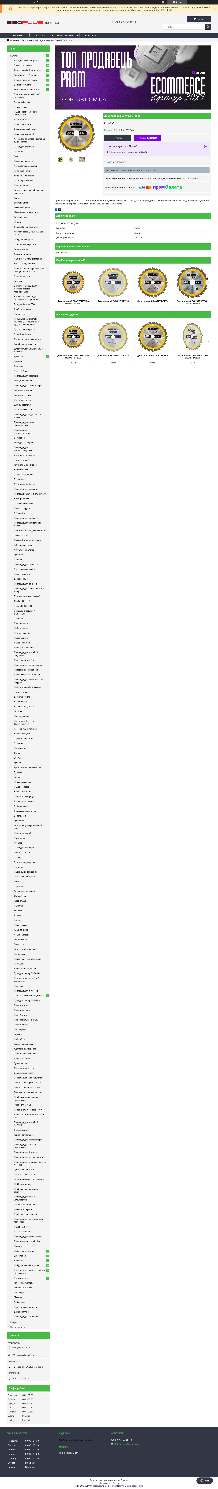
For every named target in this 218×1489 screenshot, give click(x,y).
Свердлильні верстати (25, 244)
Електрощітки (20, 692)
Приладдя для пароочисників (28, 665)
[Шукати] (208, 27)
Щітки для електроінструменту (29, 1179)
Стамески (18, 743)
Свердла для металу (24, 1073)
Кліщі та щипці (21, 930)
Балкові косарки (22, 574)
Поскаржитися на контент (105, 1486)
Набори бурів (20, 1227)
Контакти (90, 35)
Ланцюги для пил (22, 254)
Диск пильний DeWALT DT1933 (113, 301)
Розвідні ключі (21, 217)
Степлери (18, 618)
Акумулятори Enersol (24, 550)
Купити (118, 138)
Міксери (18, 1297)
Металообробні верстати (26, 212)
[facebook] (56, 210)
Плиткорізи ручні (22, 508)
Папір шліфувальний (24, 134)
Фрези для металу (23, 1105)
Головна (18, 35)
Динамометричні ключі (25, 129)
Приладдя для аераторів (26, 376)
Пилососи (18, 986)
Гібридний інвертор (23, 545)
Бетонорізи (19, 438)
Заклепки (18, 151)
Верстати (18, 1260)
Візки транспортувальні (25, 1214)
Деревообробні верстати (26, 227)
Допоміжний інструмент (25, 811)
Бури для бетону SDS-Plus (27, 1000)
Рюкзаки (18, 915)
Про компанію (65, 35)
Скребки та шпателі (23, 738)
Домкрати (18, 356)
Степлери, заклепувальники (27, 339)
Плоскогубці (20, 901)
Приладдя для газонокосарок (28, 385)
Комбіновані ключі (23, 171)
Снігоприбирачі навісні (25, 569)
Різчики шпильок (22, 1231)
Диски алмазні (21, 1130)
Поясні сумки (20, 925)
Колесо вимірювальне (24, 949)
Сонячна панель (22, 535)
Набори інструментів (24, 1251)
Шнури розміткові (22, 782)
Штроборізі (19, 1292)
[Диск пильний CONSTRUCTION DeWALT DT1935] (192, 337)
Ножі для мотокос (22, 400)
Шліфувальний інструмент (27, 1265)
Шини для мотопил (23, 409)
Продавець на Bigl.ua (109, 1483)
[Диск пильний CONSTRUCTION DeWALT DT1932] (73, 282)
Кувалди (18, 843)
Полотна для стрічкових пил (27, 1082)
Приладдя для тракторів (26, 564)
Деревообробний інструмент (27, 70)
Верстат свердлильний (25, 968)
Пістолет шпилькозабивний (27, 596)
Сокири (17, 753)
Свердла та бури (22, 276)
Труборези (19, 820)
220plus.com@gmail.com (23, 1355)
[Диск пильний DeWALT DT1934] (152, 282)
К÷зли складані (21, 935)
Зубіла (17, 758)
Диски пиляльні (30, 40)
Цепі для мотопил (22, 405)
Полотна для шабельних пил (28, 1092)
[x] (59, 210)
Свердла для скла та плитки (28, 1078)
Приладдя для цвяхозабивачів (29, 1236)
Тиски (16, 881)
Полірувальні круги (23, 161)
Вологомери (20, 816)
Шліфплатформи (22, 1184)
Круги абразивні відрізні (25, 465)
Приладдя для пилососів (26, 991)
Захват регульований (24, 891)
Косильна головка (22, 395)
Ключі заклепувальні (24, 706)
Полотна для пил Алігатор (27, 1087)
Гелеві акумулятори (23, 1283)
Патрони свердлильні (24, 1204)
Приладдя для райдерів (25, 584)
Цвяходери (19, 838)
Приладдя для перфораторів (28, 1140)
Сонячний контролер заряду (27, 540)
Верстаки (18, 366)
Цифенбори (19, 1039)
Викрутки (18, 867)
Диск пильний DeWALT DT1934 (152, 301)
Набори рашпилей (22, 833)
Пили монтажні (21, 1005)
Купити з (141, 138)
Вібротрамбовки (21, 498)
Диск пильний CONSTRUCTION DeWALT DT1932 (73, 302)
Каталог (40, 35)
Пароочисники (21, 638)
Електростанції (21, 460)
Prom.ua (124, 1480)
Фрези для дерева (23, 1209)
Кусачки (18, 910)
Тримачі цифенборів (23, 1044)
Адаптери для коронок (25, 1049)
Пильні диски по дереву (25, 1307)
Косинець (18, 777)
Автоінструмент (21, 1278)
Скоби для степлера (24, 147)
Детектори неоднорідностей (27, 767)
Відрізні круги (20, 107)
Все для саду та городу (25, 80)
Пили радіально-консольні (26, 1020)
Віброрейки (19, 513)
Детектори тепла (22, 697)
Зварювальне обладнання (26, 75)
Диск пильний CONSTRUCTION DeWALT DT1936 (192, 302)
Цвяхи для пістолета (24, 1169)
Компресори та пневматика (27, 89)
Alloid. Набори (20, 371)
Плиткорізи (19, 314)
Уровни (17, 762)
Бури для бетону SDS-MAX (27, 973)
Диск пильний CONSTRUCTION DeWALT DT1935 (192, 356)
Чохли (17, 920)
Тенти (16, 198)
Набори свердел (22, 1058)
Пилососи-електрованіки (26, 670)
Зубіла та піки (20, 1063)
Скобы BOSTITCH (22, 601)
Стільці (17, 857)
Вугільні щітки (21, 203)
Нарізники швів (21, 469)
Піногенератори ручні (24, 180)
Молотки (18, 711)
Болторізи (19, 944)
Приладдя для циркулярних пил (29, 1157)
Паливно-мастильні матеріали (28, 259)
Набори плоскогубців (24, 796)
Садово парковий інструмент (28, 995)
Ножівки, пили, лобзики (25, 729)
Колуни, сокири (21, 249)
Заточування (20, 1256)
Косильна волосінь (23, 390)
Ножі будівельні (21, 716)
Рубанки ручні (21, 806)
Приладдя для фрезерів (26, 1152)
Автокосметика (21, 119)
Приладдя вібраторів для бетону (30, 494)
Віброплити (19, 479)
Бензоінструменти (22, 85)
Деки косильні (21, 579)
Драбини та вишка (22, 309)
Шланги (17, 222)
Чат (207, 1480)
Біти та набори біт (22, 623)
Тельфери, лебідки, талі (26, 344)
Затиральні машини (23, 503)
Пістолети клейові (22, 633)
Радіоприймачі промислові (27, 674)
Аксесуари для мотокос (25, 455)
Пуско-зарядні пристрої (25, 329)
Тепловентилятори (23, 1287)
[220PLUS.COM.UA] (25, 23)
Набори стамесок (22, 791)
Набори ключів (21, 185)
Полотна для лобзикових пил (28, 1110)
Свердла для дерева (24, 1068)
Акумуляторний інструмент (27, 60)
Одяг (16, 156)
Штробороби (20, 1029)
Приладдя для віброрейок (26, 518)
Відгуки (13, 1322)
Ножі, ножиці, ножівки (24, 263)
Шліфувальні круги (23, 239)
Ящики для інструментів (26, 872)
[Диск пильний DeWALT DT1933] (113, 282)
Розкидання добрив (23, 442)
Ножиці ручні (20, 748)
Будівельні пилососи (24, 176)
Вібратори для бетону (24, 484)
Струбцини (19, 886)
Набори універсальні (24, 647)
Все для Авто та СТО (24, 304)
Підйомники (19, 1302)
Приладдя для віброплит (26, 489)
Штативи (18, 361)
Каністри (18, 281)
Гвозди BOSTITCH (23, 606)
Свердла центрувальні (25, 1053)
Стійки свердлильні (23, 474)
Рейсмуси (18, 964)
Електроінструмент (23, 65)
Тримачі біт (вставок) (24, 1135)
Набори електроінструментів (27, 687)
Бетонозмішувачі (22, 102)
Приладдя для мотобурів (26, 1316)
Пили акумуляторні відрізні (27, 1241)
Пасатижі (18, 906)
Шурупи (18, 1246)
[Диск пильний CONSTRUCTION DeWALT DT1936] (192, 282)
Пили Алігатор (21, 1015)
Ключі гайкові (20, 701)
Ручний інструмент (23, 334)
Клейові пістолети (22, 124)
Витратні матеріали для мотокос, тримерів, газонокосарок (25, 289)
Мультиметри (20, 939)
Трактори (18, 554)
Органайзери (20, 896)
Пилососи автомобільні (25, 660)
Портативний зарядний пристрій (29, 530)
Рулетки (18, 772)
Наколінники (20, 954)
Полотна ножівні (22, 852)
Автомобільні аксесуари (25, 166)
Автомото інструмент (24, 801)
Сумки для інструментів (25, 876)
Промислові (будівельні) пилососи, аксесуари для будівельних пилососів (26, 322)
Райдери (18, 559)
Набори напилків (22, 643)
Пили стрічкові (21, 1024)
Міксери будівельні (23, 207)
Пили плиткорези (22, 1010)
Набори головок (21, 787)
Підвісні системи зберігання (27, 959)
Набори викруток (22, 733)
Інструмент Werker (23, 380)
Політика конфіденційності (130, 1486)
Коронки (18, 1034)
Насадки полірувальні (24, 1174)
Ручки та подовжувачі (24, 862)
